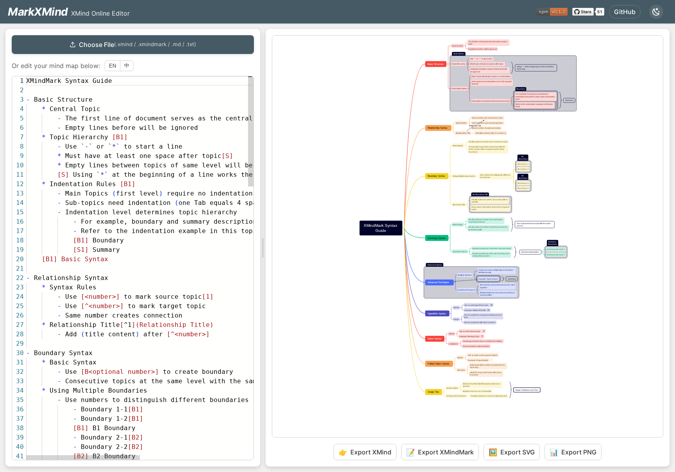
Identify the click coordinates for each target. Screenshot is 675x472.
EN (112, 66)
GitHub (625, 12)
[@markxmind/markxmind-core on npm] (552, 12)
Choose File (137, 44)
